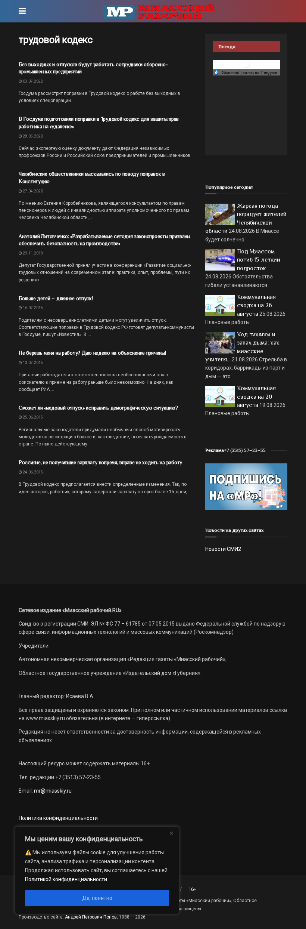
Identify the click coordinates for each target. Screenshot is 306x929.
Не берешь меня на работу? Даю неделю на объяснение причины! (92, 353)
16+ (192, 889)
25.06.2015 (32, 417)
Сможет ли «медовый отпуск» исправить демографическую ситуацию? (98, 408)
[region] (97, 870)
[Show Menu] (22, 11)
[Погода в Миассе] (246, 64)
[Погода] (226, 72)
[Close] (171, 832)
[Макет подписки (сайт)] (246, 486)
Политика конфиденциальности (58, 818)
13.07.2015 (32, 363)
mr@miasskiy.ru (52, 791)
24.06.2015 (32, 472)
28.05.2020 (32, 136)
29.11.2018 (32, 253)
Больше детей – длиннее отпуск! (56, 298)
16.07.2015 (32, 308)
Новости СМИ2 (223, 549)
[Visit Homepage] (159, 11)
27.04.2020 (32, 191)
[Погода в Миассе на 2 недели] (258, 72)
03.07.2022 (32, 81)
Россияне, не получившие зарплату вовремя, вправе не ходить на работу (100, 462)
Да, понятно (97, 898)
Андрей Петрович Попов (91, 917)
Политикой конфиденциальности (66, 879)
